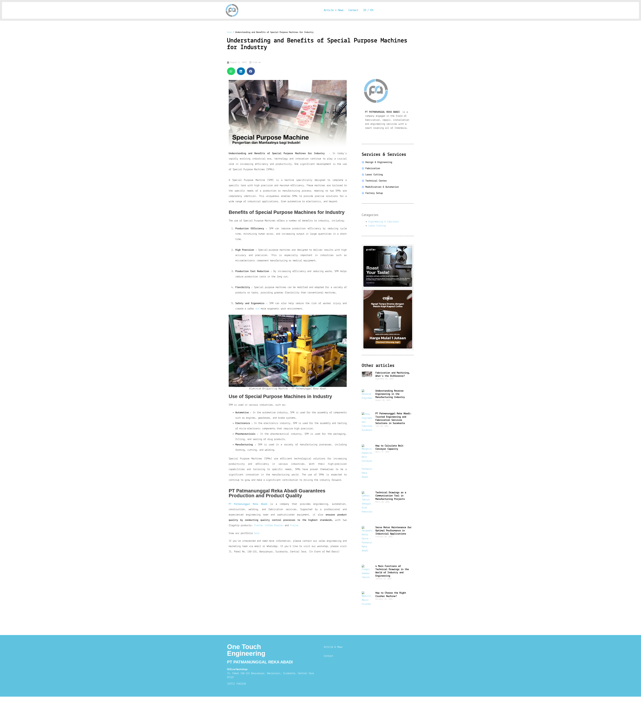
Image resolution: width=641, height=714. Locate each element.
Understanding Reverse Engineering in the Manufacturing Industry (390, 394)
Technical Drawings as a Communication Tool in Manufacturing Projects (390, 495)
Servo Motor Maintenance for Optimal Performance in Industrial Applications (393, 530)
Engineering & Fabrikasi (383, 221)
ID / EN (368, 10)
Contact (353, 10)
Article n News (334, 10)
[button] (231, 71)
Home (229, 32)
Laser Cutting (377, 225)
